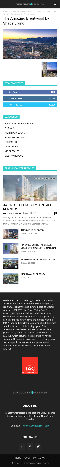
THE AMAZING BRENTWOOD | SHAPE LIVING (30, 11)
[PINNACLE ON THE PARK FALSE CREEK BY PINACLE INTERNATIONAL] (10, 248)
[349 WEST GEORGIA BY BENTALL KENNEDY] (30, 188)
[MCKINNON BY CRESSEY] (10, 278)
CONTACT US (39, 458)
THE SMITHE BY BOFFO (32, 230)
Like (53, 92)
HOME (18, 458)
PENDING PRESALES (15, 137)
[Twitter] (38, 447)
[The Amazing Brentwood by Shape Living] (30, 58)
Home (5, 11)
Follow (51, 98)
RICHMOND (11, 141)
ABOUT (27, 458)
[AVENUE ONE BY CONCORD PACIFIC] (10, 263)
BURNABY (10, 128)
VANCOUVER (11, 146)
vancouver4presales (12, 213)
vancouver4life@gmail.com (36, 425)
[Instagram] (30, 446)
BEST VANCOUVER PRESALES (20, 123)
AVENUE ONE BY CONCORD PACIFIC (38, 259)
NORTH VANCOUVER (15, 132)
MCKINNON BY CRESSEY (33, 274)
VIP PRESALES (12, 151)
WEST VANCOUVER (14, 155)
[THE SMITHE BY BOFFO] (10, 234)
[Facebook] (22, 447)
